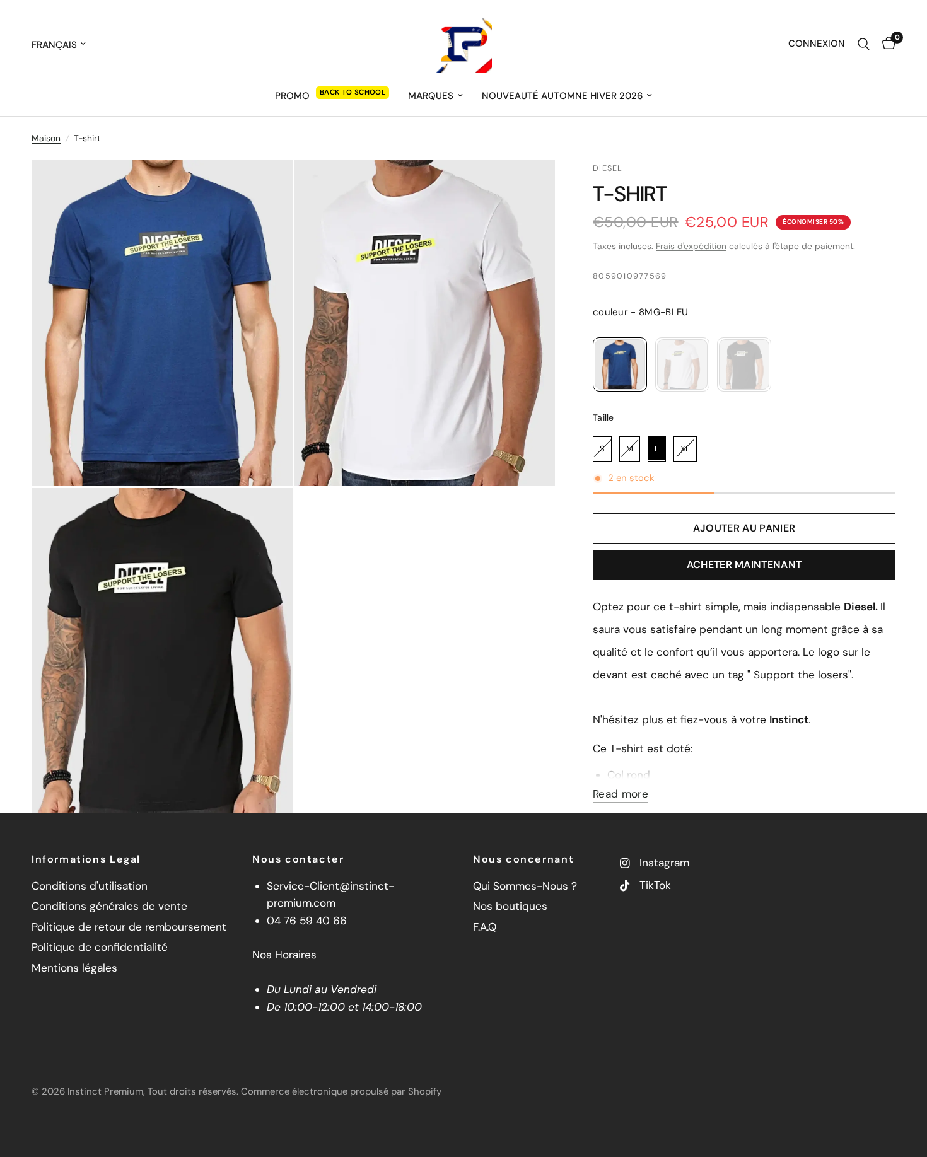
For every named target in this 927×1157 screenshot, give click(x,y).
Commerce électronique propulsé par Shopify (341, 1091)
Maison (46, 138)
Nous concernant (523, 859)
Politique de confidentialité (100, 947)
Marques (430, 96)
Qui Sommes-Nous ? (525, 886)
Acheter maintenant (744, 564)
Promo (292, 96)
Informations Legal (86, 859)
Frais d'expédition (691, 246)
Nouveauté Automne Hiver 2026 (562, 96)
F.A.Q (484, 927)
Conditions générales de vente (109, 906)
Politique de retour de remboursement (129, 927)
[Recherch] (863, 44)
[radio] (620, 364)
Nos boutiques (510, 906)
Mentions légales (74, 968)
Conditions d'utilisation (90, 886)
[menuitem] (332, 96)
